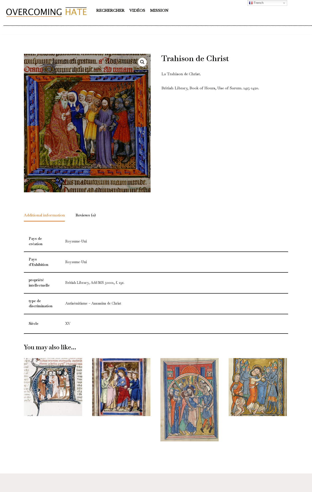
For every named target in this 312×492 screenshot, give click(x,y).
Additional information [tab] (44, 215)
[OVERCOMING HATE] (46, 11)
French (258, 3)
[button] (142, 62)
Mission (159, 10)
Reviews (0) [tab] (86, 215)
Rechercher (110, 10)
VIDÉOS (137, 10)
